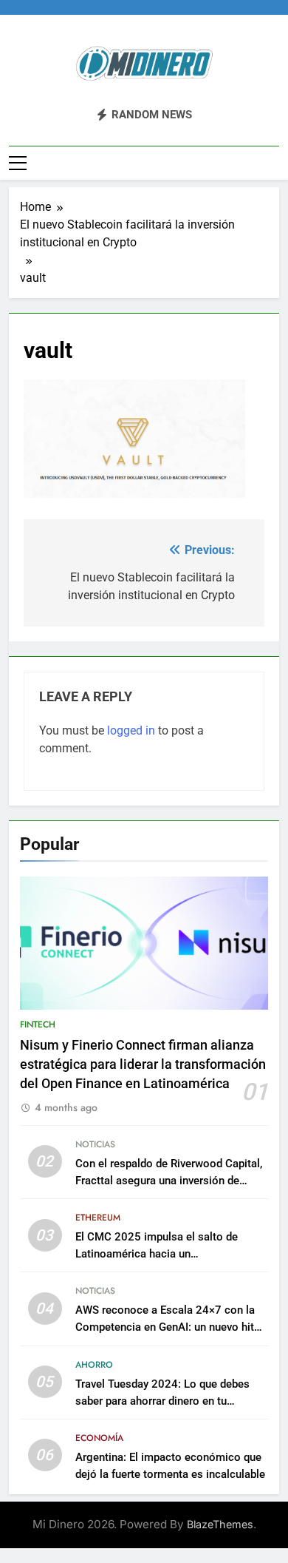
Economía (99, 1438)
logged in (131, 730)
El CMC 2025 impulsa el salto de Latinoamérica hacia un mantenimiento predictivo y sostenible (169, 1253)
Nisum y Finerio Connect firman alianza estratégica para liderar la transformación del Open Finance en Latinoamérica (143, 1065)
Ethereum (97, 1217)
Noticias (95, 1144)
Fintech (37, 1024)
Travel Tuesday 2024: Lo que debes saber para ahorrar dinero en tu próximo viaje (162, 1401)
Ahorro (94, 1364)
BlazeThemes (220, 1524)
